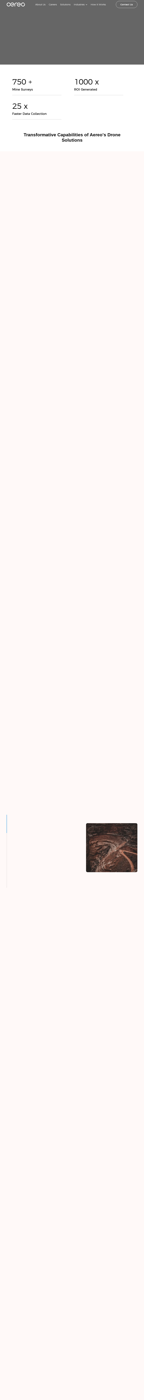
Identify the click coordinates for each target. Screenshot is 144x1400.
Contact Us (126, 4)
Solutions (65, 4)
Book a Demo (72, 64)
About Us (40, 4)
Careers (53, 4)
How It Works (98, 4)
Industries (79, 4)
